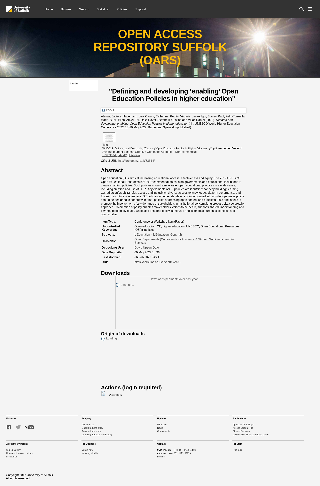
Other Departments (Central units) (156, 239)
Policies (122, 9)
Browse (66, 9)
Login (74, 83)
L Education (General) (167, 234)
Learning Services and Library (97, 434)
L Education (142, 234)
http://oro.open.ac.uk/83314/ (136, 160)
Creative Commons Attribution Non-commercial (166, 151)
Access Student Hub (243, 428)
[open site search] (301, 9)
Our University (13, 450)
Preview (134, 155)
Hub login (238, 450)
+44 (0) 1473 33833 (180, 453)
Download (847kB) (114, 155)
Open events (163, 431)
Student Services (241, 431)
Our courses (88, 424)
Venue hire (87, 450)
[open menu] (310, 9)
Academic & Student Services (201, 239)
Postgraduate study (91, 431)
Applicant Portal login (243, 424)
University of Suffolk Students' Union (251, 434)
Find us (161, 456)
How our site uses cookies (19, 453)
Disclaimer (11, 456)
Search (84, 9)
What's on (162, 424)
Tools (109, 110)
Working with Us (90, 453)
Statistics (103, 9)
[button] (103, 393)
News (160, 428)
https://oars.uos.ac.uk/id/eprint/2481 (157, 262)
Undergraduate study (92, 428)
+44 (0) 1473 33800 (185, 450)
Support (140, 9)
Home (49, 9)
